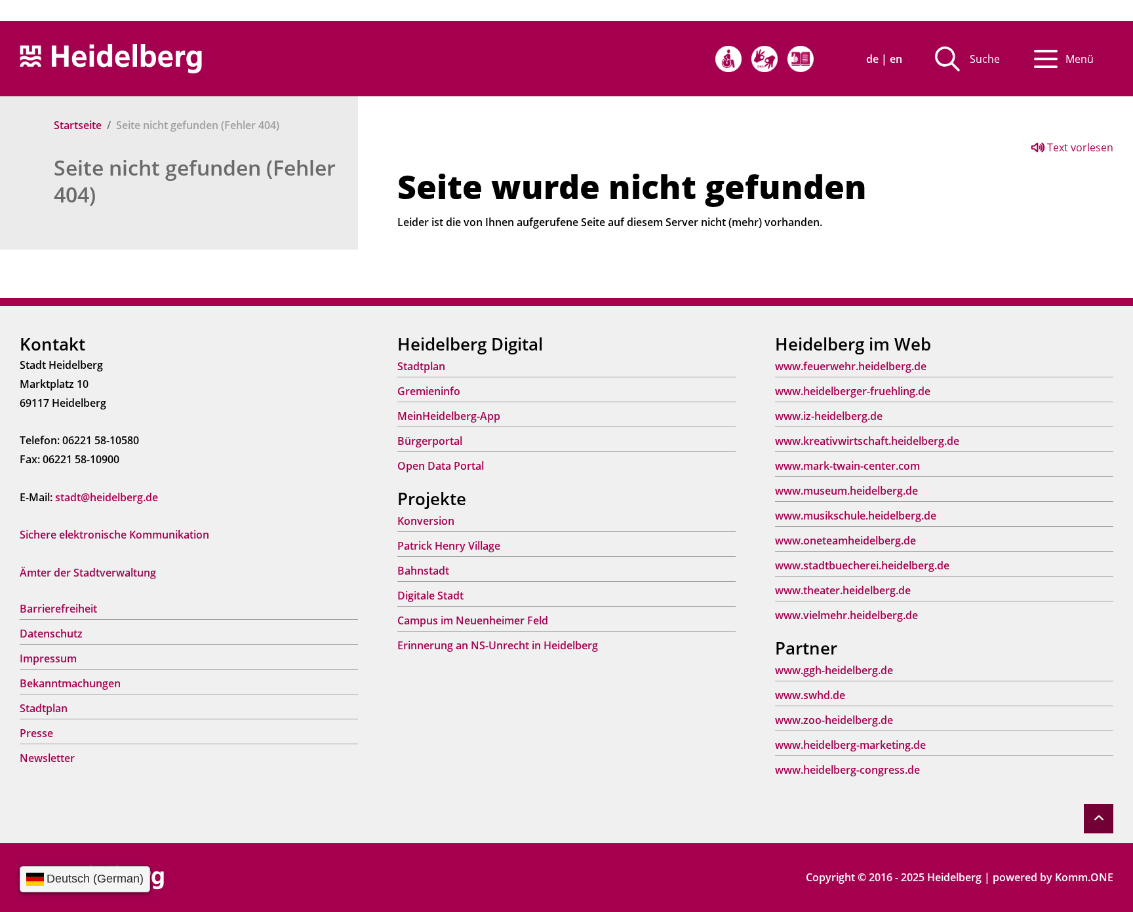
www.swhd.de (810, 695)
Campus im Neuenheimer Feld (472, 620)
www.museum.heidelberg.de (846, 491)
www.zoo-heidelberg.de (834, 720)
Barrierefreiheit (58, 608)
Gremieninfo (428, 391)
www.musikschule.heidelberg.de (855, 515)
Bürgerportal (429, 441)
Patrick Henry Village (448, 546)
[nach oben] (1098, 818)
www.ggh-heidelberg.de (834, 670)
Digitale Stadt (430, 595)
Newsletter (47, 758)
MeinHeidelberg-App (448, 416)
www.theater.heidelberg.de (843, 590)
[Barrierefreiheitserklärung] (728, 59)
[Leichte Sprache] (800, 59)
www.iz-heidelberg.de (829, 416)
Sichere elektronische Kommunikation (114, 534)
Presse (36, 733)
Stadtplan (44, 708)
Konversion (425, 521)
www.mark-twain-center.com (847, 466)
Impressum (48, 658)
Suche (985, 59)
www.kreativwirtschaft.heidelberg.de (867, 441)
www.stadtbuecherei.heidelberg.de (862, 565)
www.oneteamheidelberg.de (845, 540)
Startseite (78, 125)
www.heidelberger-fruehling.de (852, 391)
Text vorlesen (1078, 147)
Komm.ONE (1084, 877)
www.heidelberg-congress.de (847, 770)
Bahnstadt (423, 570)
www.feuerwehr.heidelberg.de (850, 366)
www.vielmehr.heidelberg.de (846, 615)
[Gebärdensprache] (764, 59)
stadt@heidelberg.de (106, 497)
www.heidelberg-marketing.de (850, 745)
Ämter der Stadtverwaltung (88, 572)
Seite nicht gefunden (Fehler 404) (195, 181)
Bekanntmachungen (70, 683)
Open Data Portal (440, 466)
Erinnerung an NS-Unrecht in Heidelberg (497, 645)
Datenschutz (51, 633)
